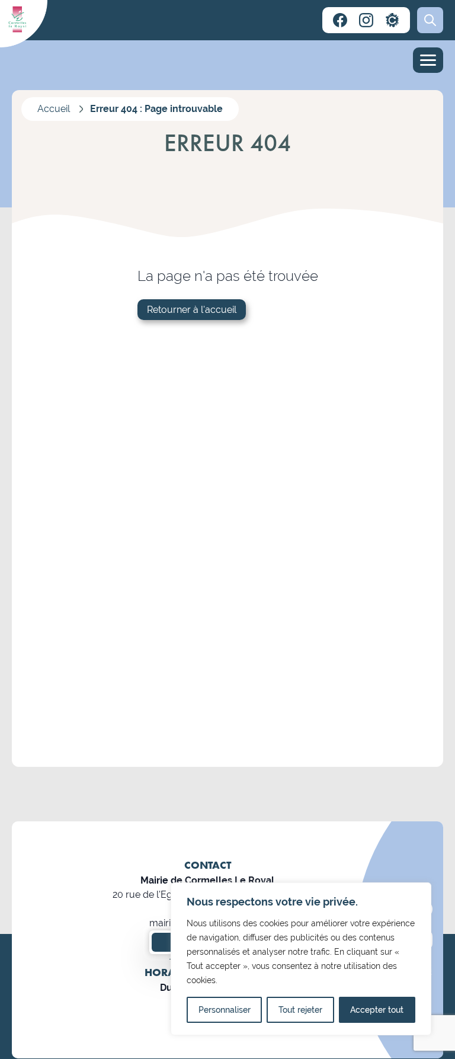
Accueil (53, 108)
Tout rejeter (300, 1010)
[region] (301, 958)
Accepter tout (376, 1010)
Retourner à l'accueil (191, 309)
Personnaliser (224, 1010)
